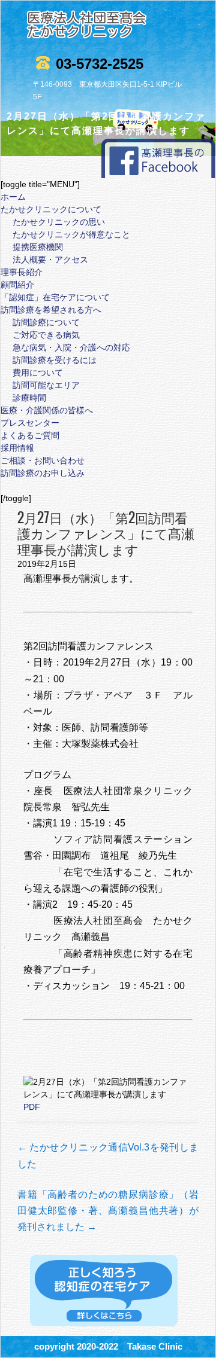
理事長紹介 (22, 272)
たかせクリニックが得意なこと (71, 234)
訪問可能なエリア (46, 385)
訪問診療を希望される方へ (51, 310)
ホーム (13, 197)
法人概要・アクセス (50, 259)
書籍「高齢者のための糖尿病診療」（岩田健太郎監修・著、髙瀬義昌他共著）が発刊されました (108, 1210)
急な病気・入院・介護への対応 (71, 347)
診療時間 (29, 397)
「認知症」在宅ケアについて (55, 297)
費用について (38, 372)
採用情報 (17, 448)
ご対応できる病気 (46, 335)
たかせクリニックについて (51, 209)
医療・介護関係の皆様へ (47, 410)
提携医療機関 (38, 247)
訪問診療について (46, 322)
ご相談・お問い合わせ (43, 460)
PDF (31, 1107)
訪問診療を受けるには (55, 360)
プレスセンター (30, 423)
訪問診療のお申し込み (43, 473)
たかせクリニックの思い (59, 222)
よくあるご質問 (30, 435)
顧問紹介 (17, 284)
